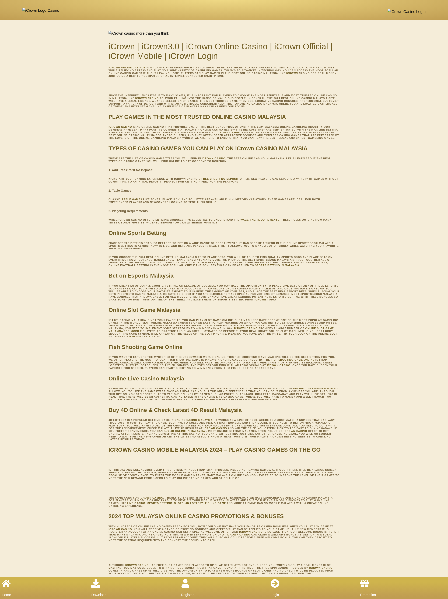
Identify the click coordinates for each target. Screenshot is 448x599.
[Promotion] (364, 583)
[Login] (275, 583)
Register (187, 595)
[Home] (6, 583)
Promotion (368, 595)
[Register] (185, 583)
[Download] (95, 583)
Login (275, 595)
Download (98, 595)
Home (6, 595)
